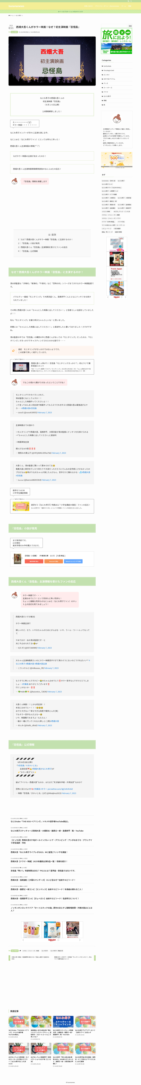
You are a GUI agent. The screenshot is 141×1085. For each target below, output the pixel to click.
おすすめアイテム (109, 79)
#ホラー (43, 789)
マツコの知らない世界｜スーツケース (113, 225)
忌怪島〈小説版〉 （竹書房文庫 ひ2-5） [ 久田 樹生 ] (45, 555)
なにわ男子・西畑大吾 (56, 951)
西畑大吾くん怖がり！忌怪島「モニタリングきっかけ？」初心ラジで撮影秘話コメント (60, 364)
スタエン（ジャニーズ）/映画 (31, 951)
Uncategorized (109, 70)
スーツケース (108, 88)
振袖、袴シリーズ (107, 232)
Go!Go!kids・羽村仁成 (108, 181)
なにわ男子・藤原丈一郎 (109, 201)
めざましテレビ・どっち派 (122, 211)
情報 (105, 100)
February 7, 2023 (44, 412)
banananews (16, 6)
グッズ (106, 83)
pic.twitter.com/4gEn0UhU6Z (60, 789)
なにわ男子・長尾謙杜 (108, 208)
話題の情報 (118, 232)
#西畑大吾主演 (40, 663)
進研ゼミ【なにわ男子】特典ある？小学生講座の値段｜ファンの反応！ (61, 505)
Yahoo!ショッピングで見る (73, 561)
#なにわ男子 (46, 768)
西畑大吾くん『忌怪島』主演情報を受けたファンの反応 (44, 247)
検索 (130, 26)
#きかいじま (31, 765)
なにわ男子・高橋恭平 (124, 208)
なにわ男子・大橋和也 (108, 198)
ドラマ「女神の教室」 (108, 222)
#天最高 (25, 684)
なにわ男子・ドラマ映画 (109, 194)
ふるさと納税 (106, 211)
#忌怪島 (33, 408)
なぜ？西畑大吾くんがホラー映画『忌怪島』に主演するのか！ (47, 239)
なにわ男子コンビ (107, 184)
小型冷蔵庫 (117, 229)
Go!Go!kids (107, 66)
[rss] (128, 1)
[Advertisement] (52, 207)
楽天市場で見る (34, 561)
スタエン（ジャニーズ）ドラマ (111, 218)
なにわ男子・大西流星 (124, 198)
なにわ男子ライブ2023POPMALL (111, 188)
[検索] (131, 1)
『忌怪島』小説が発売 (30, 243)
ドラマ (106, 92)
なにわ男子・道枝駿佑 (124, 205)
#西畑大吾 (25, 408)
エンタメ (106, 75)
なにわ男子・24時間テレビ (110, 191)
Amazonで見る (53, 561)
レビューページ (106, 229)
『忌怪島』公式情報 (29, 251)
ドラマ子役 (121, 222)
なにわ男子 (14, 32)
